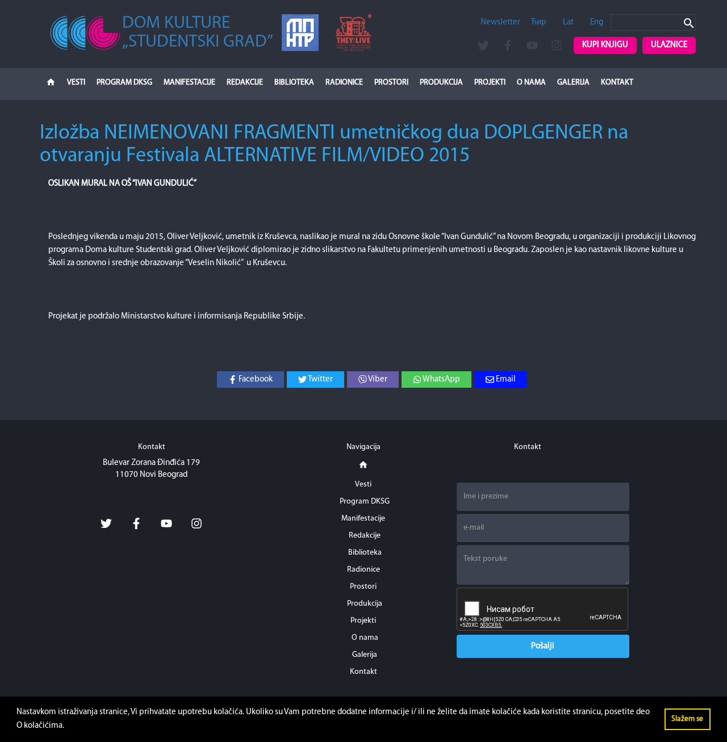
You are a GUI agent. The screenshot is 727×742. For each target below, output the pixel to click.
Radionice (344, 82)
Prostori (391, 82)
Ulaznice (669, 45)
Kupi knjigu (605, 45)
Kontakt (617, 82)
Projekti (489, 82)
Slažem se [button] (687, 719)
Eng (596, 22)
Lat (568, 22)
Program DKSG (124, 82)
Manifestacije (189, 82)
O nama (531, 82)
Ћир (538, 22)
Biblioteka (294, 82)
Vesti (76, 82)
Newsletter (500, 22)
